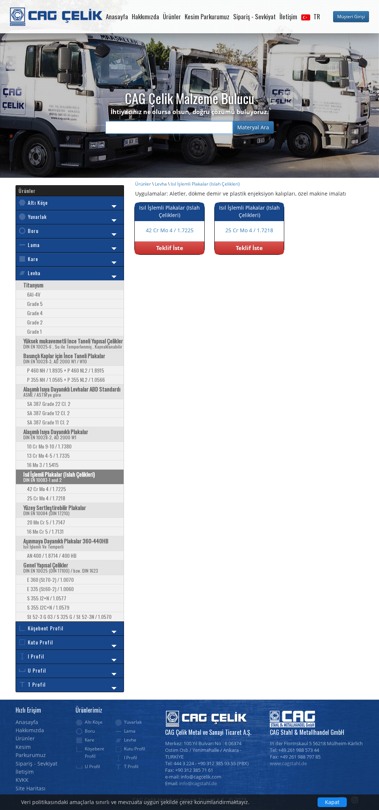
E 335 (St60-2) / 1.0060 (50, 589)
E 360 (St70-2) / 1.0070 (50, 579)
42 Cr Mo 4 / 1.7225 (46, 489)
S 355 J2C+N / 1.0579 (48, 607)
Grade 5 (35, 303)
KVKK (22, 779)
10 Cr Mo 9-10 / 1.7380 (49, 446)
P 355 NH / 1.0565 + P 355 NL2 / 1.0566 (66, 379)
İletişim (288, 16)
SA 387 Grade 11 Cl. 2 (48, 422)
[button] (310, 16)
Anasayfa (117, 16)
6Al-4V (33, 294)
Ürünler (172, 16)
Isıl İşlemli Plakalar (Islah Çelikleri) (205, 184)
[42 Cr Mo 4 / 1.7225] (170, 237)
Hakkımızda (145, 16)
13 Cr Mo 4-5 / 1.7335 (48, 455)
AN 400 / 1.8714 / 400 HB (52, 555)
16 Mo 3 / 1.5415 (42, 465)
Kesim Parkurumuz (207, 16)
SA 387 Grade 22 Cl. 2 (48, 403)
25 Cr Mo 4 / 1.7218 (46, 498)
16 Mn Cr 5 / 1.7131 (45, 531)
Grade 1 (34, 331)
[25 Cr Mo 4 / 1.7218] (249, 237)
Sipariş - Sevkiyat (254, 16)
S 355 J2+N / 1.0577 (46, 598)
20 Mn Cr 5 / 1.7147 (46, 522)
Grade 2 (35, 322)
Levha (161, 184)
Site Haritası (31, 788)
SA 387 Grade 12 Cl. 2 (48, 413)
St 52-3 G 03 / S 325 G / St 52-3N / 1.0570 (69, 616)
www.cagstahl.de (288, 763)
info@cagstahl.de (198, 783)
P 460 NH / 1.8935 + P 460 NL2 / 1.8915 (65, 370)
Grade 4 (35, 313)
